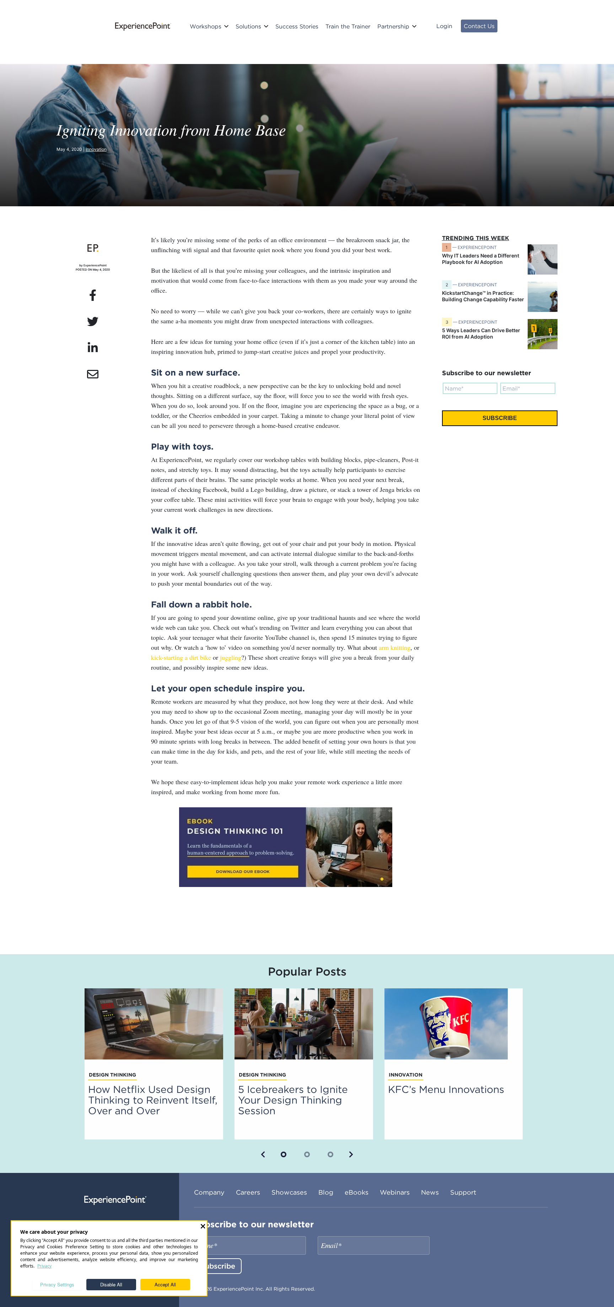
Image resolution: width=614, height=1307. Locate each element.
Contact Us (479, 26)
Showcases (289, 1192)
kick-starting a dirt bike (181, 657)
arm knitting (394, 647)
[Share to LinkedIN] (93, 348)
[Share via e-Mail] (93, 374)
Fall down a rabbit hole (200, 604)
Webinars (395, 1192)
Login (444, 26)
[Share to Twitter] (93, 322)
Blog (325, 1192)
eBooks (356, 1192)
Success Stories (296, 26)
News (430, 1192)
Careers (248, 1192)
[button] (263, 1154)
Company (209, 1192)
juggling (230, 657)
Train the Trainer (347, 26)
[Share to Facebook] (93, 295)
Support (463, 1192)
